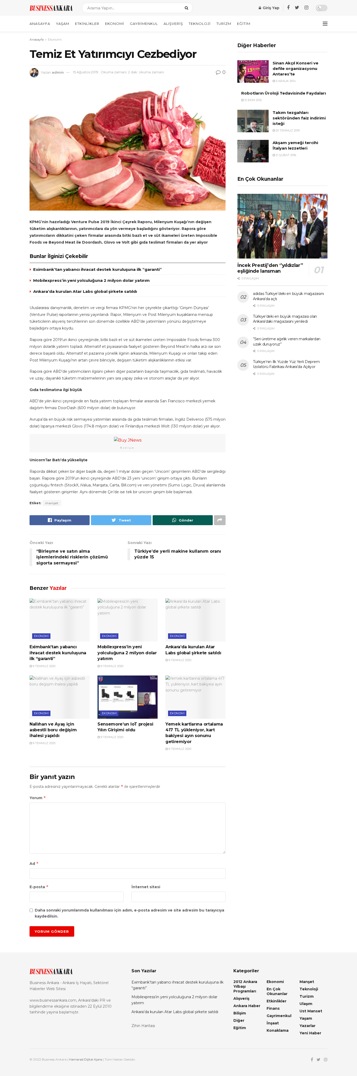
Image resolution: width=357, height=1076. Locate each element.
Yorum (38, 797)
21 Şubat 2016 (285, 155)
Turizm (223, 23)
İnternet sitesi (145, 887)
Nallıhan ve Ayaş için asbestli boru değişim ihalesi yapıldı (53, 730)
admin (58, 72)
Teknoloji (200, 23)
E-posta (39, 886)
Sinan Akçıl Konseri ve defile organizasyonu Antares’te (295, 68)
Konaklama (278, 1030)
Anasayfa (40, 23)
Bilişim (239, 1013)
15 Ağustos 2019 (85, 72)
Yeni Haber (310, 1033)
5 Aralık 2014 (285, 81)
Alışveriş (173, 23)
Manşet (307, 981)
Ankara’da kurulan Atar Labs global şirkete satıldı (85, 291)
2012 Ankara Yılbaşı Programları (245, 986)
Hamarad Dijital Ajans (85, 1059)
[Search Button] (187, 8)
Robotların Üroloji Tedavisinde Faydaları (283, 93)
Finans (273, 1008)
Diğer (238, 1020)
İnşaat (273, 1023)
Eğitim (243, 23)
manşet (52, 503)
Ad (34, 863)
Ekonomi (114, 23)
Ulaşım (306, 1003)
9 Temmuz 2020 (43, 666)
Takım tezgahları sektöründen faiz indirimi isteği (299, 118)
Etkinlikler (87, 23)
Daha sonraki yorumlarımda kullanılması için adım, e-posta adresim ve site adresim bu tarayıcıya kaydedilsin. (129, 913)
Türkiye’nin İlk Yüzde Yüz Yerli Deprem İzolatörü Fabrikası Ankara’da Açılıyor (286, 364)
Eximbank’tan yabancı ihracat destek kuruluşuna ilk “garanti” (97, 269)
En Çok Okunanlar (277, 991)
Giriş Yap (270, 8)
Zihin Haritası (143, 1025)
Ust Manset (311, 1011)
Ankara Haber (246, 1005)
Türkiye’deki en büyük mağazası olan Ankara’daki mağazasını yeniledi (285, 319)
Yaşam (62, 23)
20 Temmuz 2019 (287, 130)
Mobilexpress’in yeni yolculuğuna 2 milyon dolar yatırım (91, 280)
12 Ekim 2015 (253, 100)
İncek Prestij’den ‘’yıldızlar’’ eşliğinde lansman (270, 268)
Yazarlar (307, 1025)
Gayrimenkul (144, 23)
